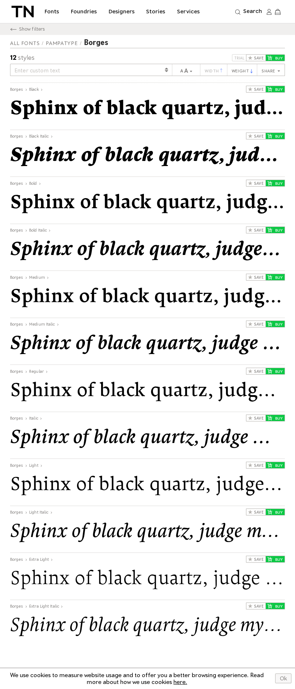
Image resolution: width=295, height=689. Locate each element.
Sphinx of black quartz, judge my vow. (147, 109)
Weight (241, 70)
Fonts (52, 11)
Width (212, 70)
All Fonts (25, 43)
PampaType (62, 43)
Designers (122, 11)
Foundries (84, 11)
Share (269, 70)
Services (188, 11)
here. (180, 682)
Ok (283, 678)
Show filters (32, 29)
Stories (155, 11)
